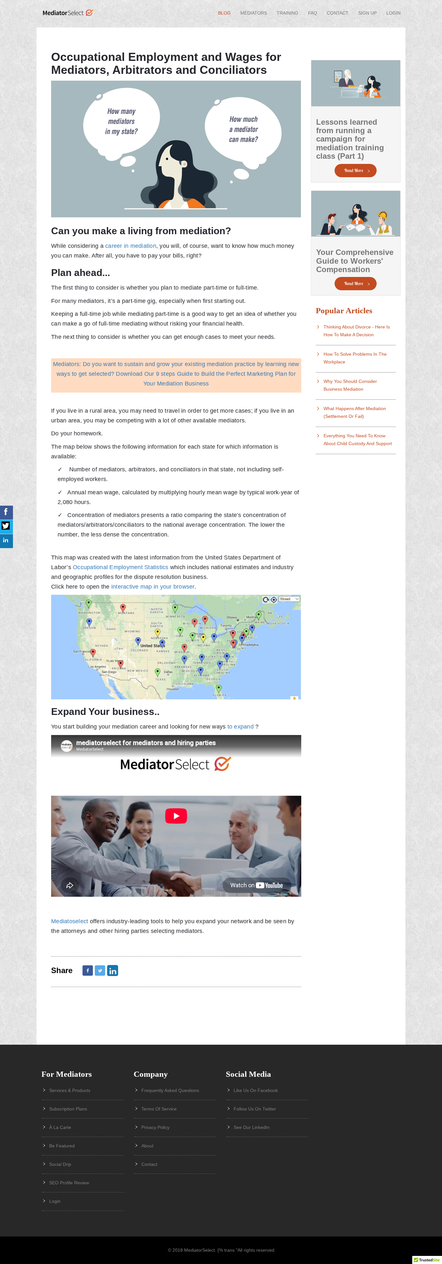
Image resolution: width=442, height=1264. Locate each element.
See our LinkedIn (252, 1127)
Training (287, 13)
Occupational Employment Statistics (121, 567)
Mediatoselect (70, 921)
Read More (353, 170)
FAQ (312, 13)
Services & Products (69, 1090)
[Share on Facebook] (87, 970)
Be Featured (62, 1145)
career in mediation (130, 246)
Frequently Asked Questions (170, 1090)
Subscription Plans (68, 1108)
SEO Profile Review (69, 1182)
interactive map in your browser (152, 586)
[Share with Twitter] (99, 970)
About (147, 1145)
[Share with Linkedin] (112, 970)
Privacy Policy (155, 1127)
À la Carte (60, 1127)
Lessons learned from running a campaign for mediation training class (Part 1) (350, 139)
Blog (224, 13)
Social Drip (60, 1164)
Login (393, 13)
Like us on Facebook (256, 1090)
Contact (337, 13)
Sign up (367, 13)
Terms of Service (159, 1108)
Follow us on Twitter (255, 1108)
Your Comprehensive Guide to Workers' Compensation (354, 261)
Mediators (253, 13)
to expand (240, 726)
